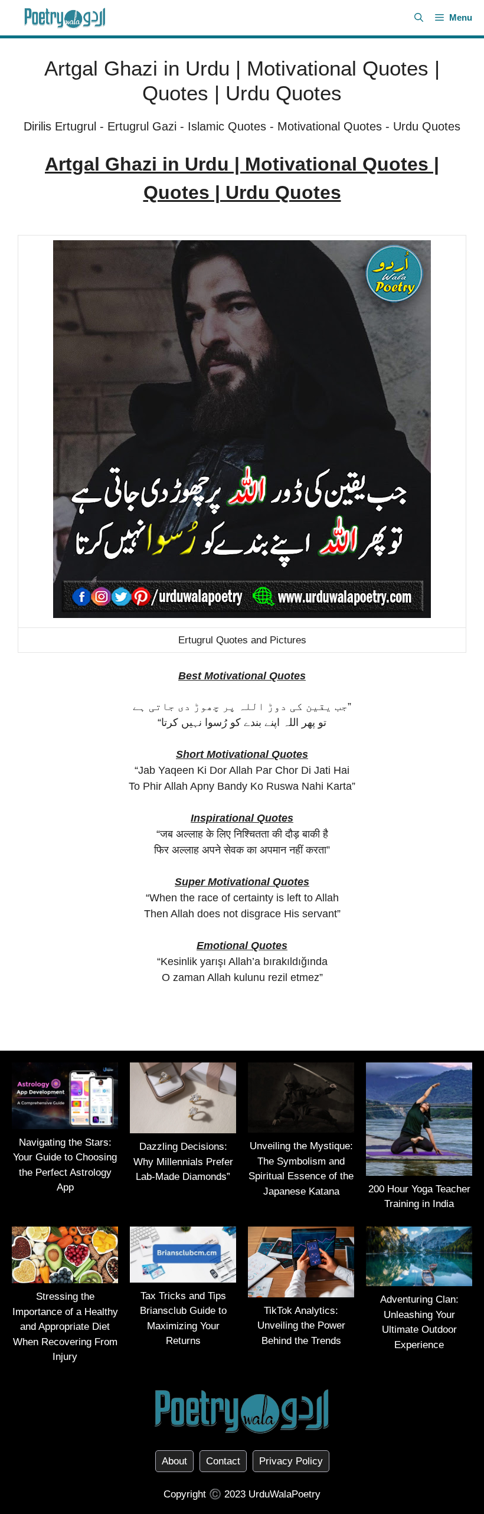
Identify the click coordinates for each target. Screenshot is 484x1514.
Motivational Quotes (329, 126)
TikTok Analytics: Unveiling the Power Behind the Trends (301, 1325)
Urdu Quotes (426, 126)
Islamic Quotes (227, 126)
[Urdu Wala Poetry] (65, 17)
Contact (223, 1461)
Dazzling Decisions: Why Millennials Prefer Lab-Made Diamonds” (183, 1161)
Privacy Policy (291, 1461)
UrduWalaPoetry (284, 1494)
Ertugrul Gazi (141, 126)
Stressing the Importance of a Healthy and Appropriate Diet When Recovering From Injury (65, 1326)
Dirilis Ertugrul (60, 126)
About (174, 1461)
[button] (418, 17)
